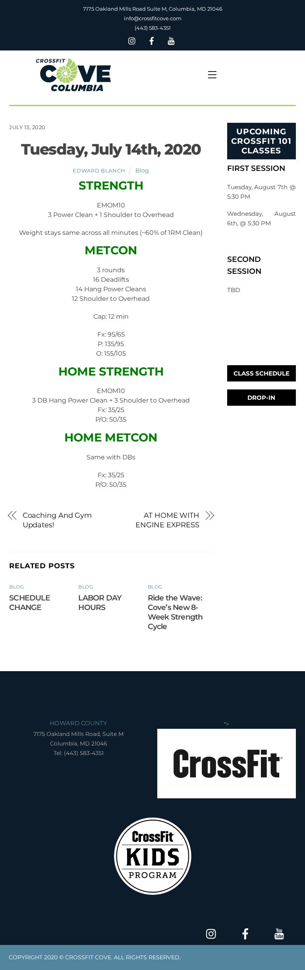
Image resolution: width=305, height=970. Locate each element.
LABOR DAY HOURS (100, 602)
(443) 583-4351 (153, 28)
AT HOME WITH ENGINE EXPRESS (167, 520)
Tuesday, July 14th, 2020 (111, 149)
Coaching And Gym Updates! (57, 520)
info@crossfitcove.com (152, 18)
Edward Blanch (99, 170)
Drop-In (261, 397)
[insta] (132, 40)
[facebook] (152, 40)
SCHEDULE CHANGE (29, 602)
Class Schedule (262, 373)
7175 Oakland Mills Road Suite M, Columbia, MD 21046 (152, 9)
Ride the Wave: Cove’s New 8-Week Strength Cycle (175, 612)
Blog (142, 170)
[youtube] (171, 40)
